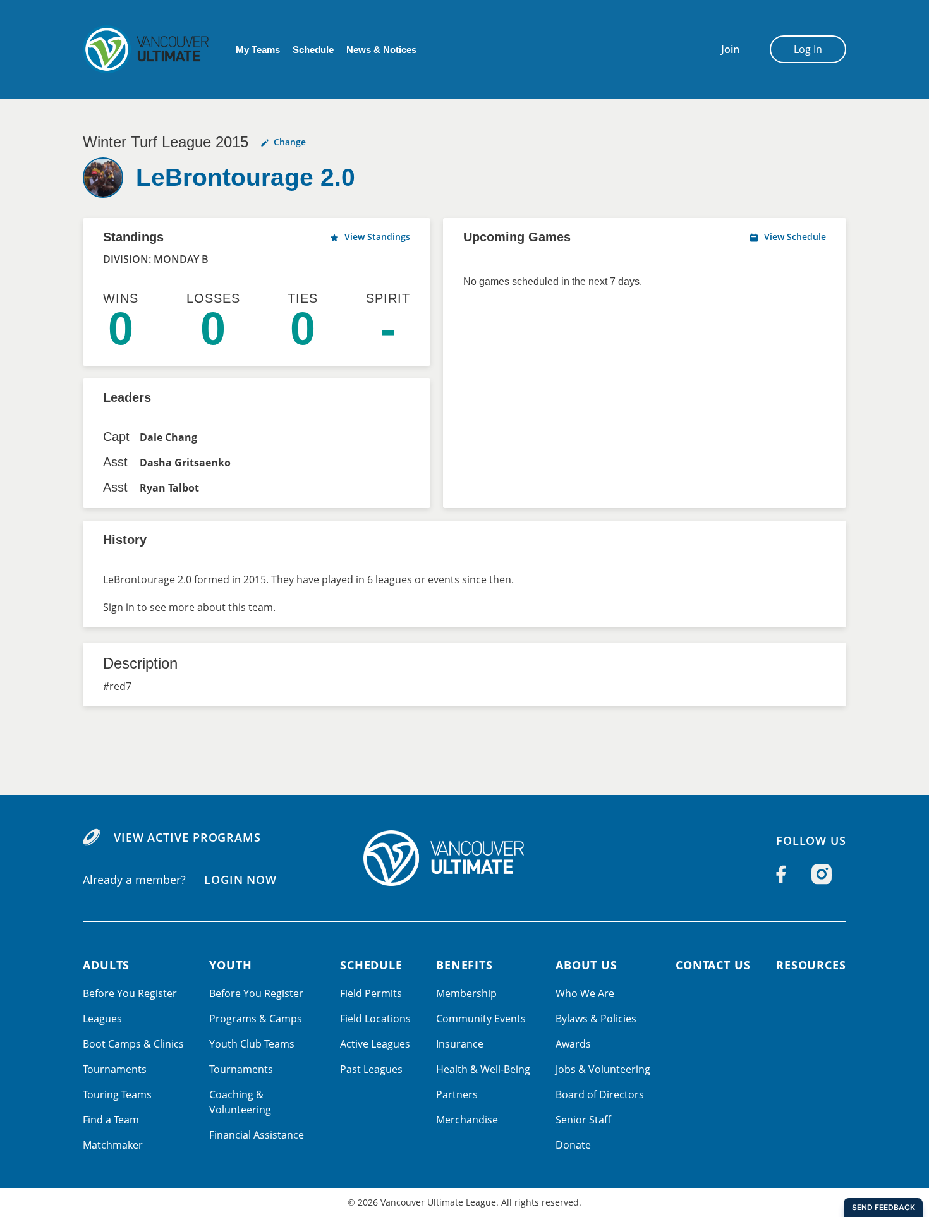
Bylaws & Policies (596, 1019)
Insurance (459, 1044)
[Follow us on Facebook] (781, 874)
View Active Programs (187, 837)
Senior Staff (583, 1120)
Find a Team (111, 1120)
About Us (586, 964)
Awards (573, 1044)
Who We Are (585, 993)
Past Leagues (371, 1069)
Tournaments (115, 1069)
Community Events (481, 1019)
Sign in (119, 607)
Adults (106, 964)
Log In (808, 49)
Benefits (464, 964)
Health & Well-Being (483, 1069)
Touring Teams (117, 1094)
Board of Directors (600, 1094)
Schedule (313, 49)
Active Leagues (375, 1044)
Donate (573, 1145)
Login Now (240, 879)
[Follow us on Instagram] (821, 874)
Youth (230, 964)
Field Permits (371, 993)
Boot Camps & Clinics (133, 1044)
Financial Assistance (256, 1135)
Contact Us (713, 964)
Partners (457, 1094)
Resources (811, 964)
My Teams (258, 49)
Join (730, 49)
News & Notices (381, 49)
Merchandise (467, 1120)
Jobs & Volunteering (603, 1069)
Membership (466, 993)
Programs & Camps (255, 1019)
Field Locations (375, 1019)
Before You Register (130, 993)
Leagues (102, 1019)
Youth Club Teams (251, 1044)
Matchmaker (113, 1145)
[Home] (464, 858)
